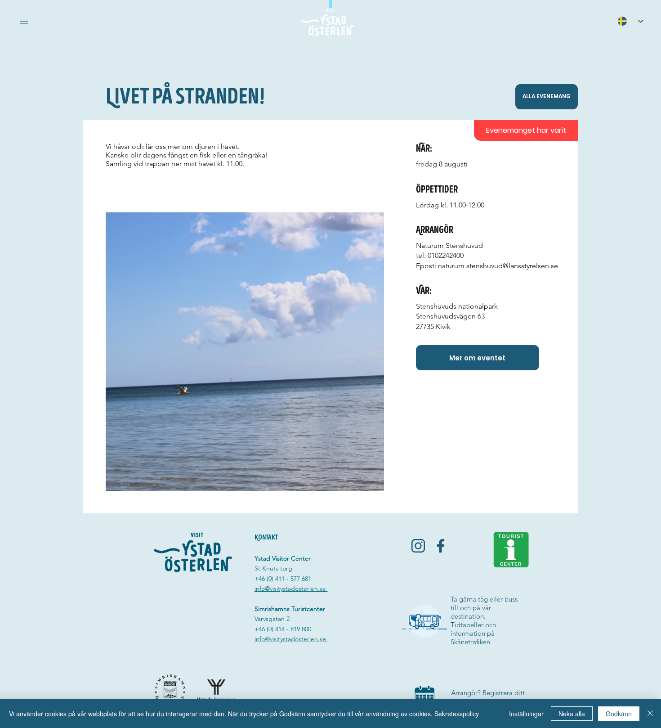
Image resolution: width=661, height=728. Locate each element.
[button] (24, 23)
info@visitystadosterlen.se (291, 588)
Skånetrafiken (470, 642)
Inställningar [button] (526, 713)
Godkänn (619, 713)
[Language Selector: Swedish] (630, 21)
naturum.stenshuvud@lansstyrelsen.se (498, 265)
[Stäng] (650, 713)
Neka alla (571, 713)
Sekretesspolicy (456, 713)
